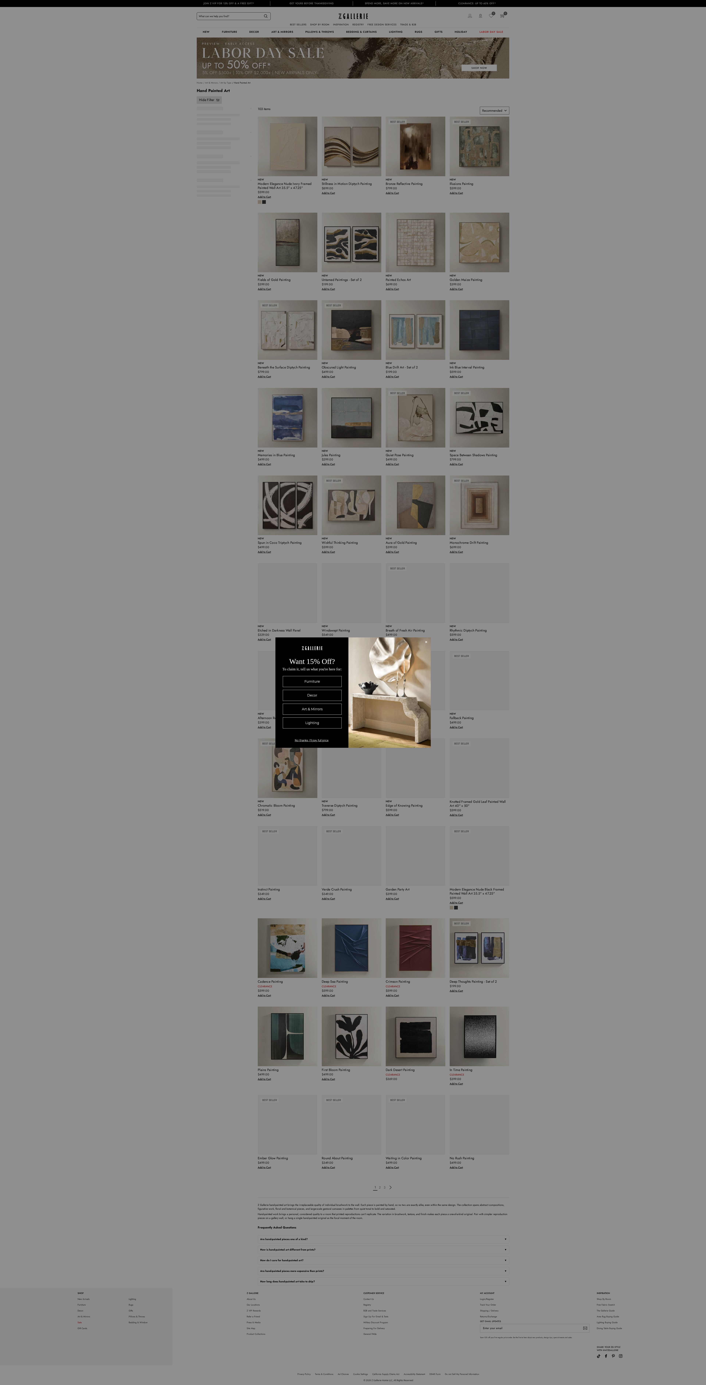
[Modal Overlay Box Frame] (353, 692)
